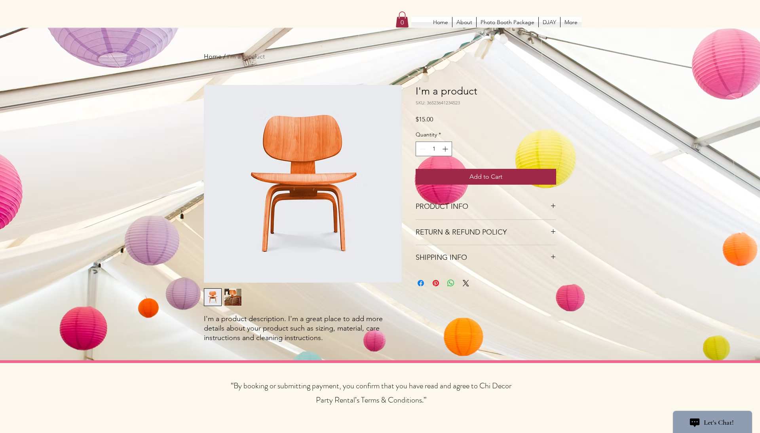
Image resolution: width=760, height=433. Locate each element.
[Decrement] (422, 149)
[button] (402, 19)
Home (213, 56)
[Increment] (446, 149)
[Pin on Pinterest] (436, 283)
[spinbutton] (434, 149)
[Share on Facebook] (421, 283)
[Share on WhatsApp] (451, 283)
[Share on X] (466, 283)
